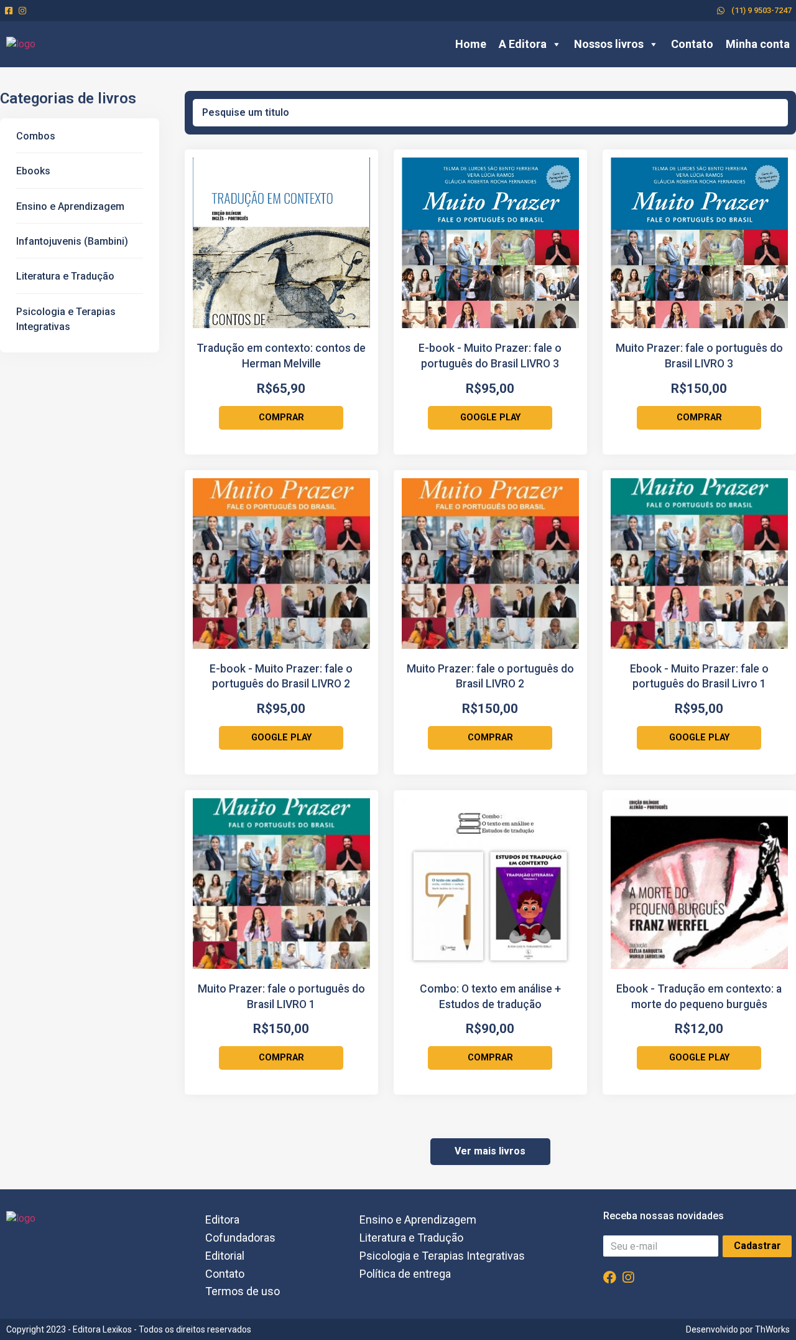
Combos (35, 136)
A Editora (523, 43)
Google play (699, 1057)
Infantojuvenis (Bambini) (72, 241)
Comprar (281, 417)
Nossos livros (609, 43)
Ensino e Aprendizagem (70, 206)
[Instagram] (628, 1277)
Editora (222, 1219)
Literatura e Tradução (65, 276)
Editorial (224, 1255)
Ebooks (33, 171)
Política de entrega (405, 1273)
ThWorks (772, 1329)
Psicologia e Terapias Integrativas (442, 1255)
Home (470, 43)
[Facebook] (609, 1277)
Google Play (490, 417)
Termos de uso (242, 1291)
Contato (692, 43)
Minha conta (758, 43)
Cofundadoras (240, 1237)
